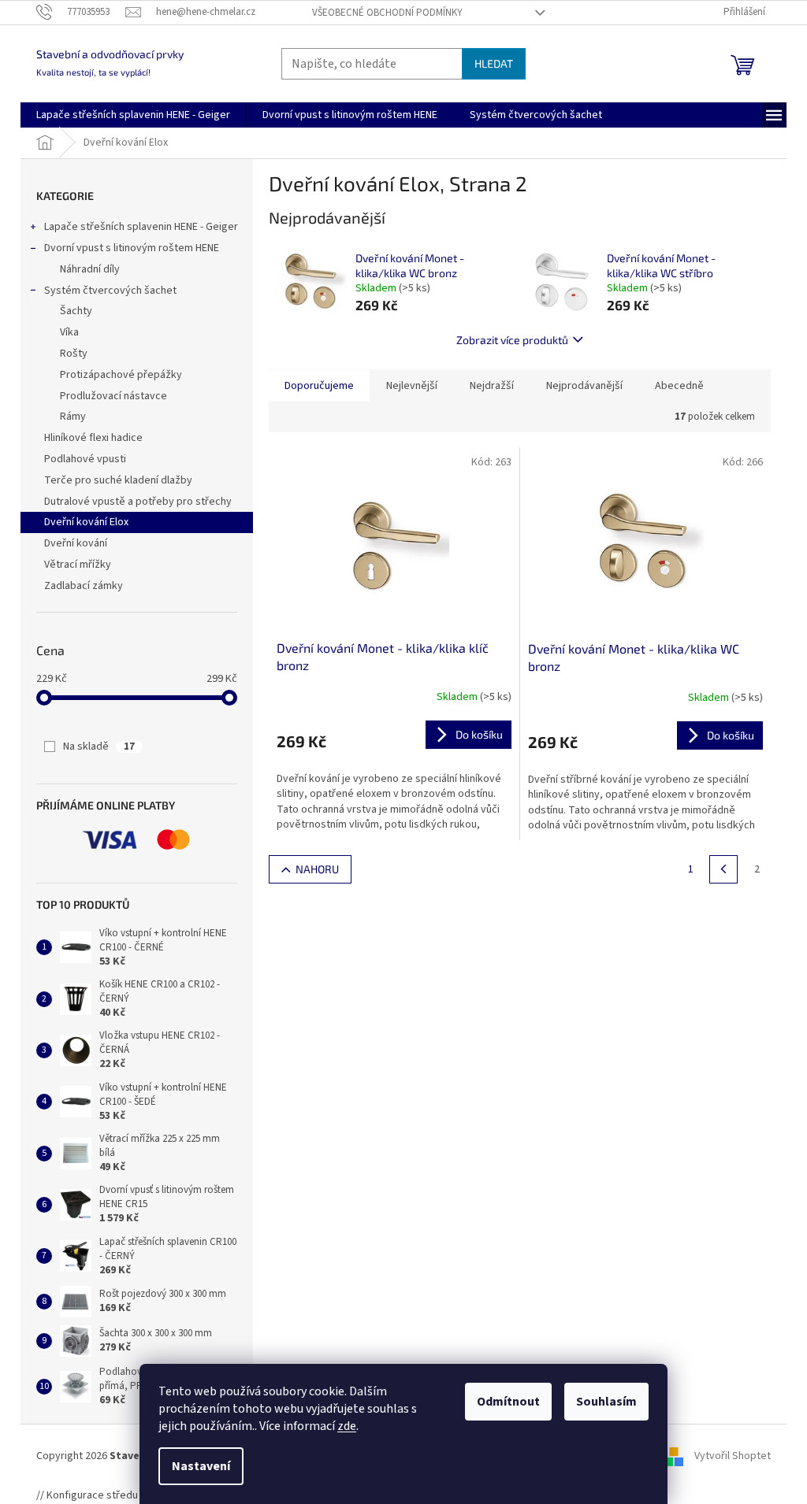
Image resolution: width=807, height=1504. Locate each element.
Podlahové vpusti (85, 459)
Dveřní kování (75, 543)
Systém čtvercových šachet (110, 290)
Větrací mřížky (77, 564)
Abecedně (679, 386)
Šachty (76, 311)
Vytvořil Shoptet (732, 1456)
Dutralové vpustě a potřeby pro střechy (138, 501)
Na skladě (99, 746)
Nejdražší (492, 386)
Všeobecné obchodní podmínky (387, 13)
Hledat (493, 63)
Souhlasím (606, 1401)
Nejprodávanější (584, 386)
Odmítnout (508, 1401)
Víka (69, 332)
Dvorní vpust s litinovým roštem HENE (131, 248)
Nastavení (201, 1466)
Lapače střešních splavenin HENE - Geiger (141, 227)
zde (346, 1426)
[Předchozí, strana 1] (723, 869)
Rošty (73, 353)
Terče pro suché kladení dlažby (118, 480)
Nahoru (317, 869)
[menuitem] (133, 115)
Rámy (73, 416)
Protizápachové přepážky (121, 375)
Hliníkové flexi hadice (93, 438)
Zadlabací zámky (83, 586)
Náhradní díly (90, 269)
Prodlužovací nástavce (113, 396)
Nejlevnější (411, 386)
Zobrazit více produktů (512, 339)
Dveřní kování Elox (86, 522)
